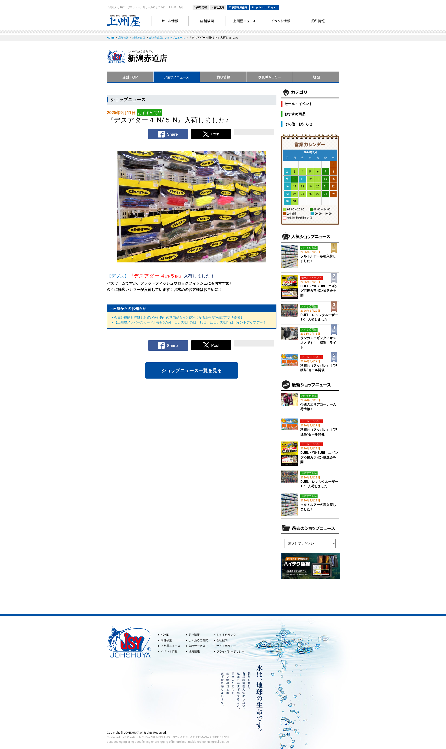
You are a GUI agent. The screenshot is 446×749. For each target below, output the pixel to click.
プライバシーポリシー (230, 651)
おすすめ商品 (295, 114)
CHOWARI (148, 737)
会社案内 (222, 640)
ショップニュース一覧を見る (191, 370)
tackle (192, 741)
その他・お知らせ (298, 124)
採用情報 (194, 651)
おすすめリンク (226, 634)
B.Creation (131, 737)
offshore (175, 741)
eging (123, 741)
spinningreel (210, 741)
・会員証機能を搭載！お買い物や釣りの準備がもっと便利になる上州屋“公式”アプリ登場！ (177, 317)
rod (199, 741)
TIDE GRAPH (220, 737)
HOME (165, 634)
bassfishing (143, 741)
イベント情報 (169, 651)
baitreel (225, 741)
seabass (112, 741)
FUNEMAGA (201, 737)
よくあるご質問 (198, 640)
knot (184, 741)
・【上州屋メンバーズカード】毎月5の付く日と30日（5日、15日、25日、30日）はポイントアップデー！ (188, 322)
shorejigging (159, 741)
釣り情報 (194, 634)
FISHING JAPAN (169, 737)
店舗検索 (166, 640)
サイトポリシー (226, 646)
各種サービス (197, 646)
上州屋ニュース (170, 646)
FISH (186, 737)
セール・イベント (298, 104)
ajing (131, 741)
